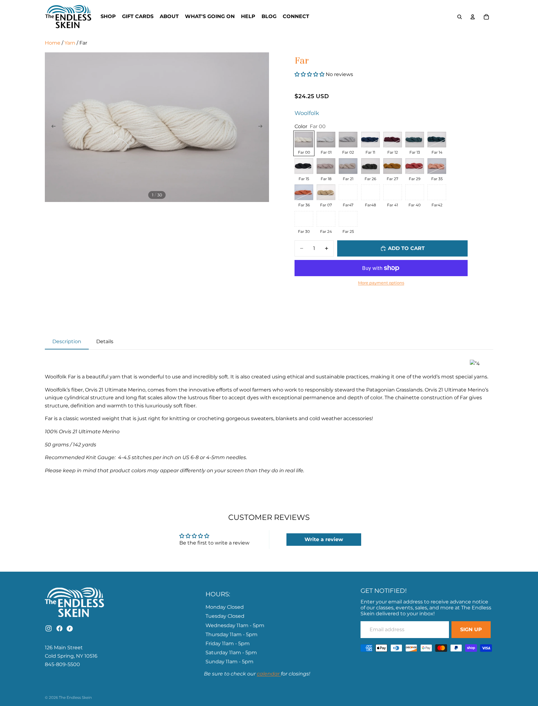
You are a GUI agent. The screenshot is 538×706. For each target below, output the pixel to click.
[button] (310, 74)
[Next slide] (262, 127)
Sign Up (471, 629)
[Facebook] (59, 628)
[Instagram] (48, 628)
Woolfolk (307, 113)
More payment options (381, 282)
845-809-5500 (62, 664)
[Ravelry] (70, 628)
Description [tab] (66, 341)
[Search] (459, 17)
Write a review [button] (323, 539)
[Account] (472, 17)
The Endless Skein (75, 697)
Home (52, 43)
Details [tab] (104, 341)
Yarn (69, 43)
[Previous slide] (52, 127)
